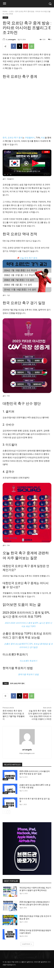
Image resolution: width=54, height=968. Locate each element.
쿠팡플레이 (30, 137)
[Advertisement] (27, 109)
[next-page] (8, 812)
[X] (19, 46)
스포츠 (11, 11)
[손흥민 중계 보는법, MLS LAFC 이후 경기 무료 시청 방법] (10, 789)
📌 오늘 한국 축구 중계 (27, 258)
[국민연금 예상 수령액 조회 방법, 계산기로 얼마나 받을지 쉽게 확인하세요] (10, 891)
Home (5, 11)
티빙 (43, 137)
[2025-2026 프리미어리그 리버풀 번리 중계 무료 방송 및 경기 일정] (10, 775)
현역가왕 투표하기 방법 (18, 668)
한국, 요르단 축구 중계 (12, 137)
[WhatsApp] (31, 46)
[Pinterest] (25, 46)
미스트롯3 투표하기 (15, 654)
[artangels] (4, 39)
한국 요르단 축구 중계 (17, 683)
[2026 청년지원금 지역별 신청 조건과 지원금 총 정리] (10, 920)
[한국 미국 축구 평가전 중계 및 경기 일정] (10, 802)
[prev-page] (4, 812)
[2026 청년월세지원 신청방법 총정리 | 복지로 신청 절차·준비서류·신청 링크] (10, 906)
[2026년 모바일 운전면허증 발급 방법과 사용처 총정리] (10, 934)
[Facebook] (13, 46)
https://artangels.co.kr (27, 753)
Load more (26, 944)
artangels (12, 39)
